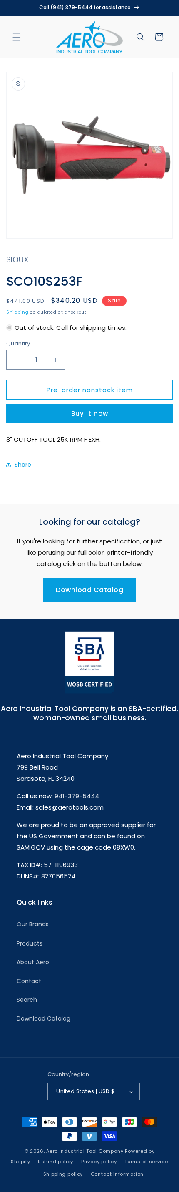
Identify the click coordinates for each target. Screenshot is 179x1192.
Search (27, 1000)
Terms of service (146, 1161)
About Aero (33, 962)
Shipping (17, 312)
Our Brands (33, 924)
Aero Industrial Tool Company (85, 1151)
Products (29, 943)
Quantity (18, 343)
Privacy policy (99, 1161)
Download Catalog (89, 590)
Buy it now (89, 413)
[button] (16, 37)
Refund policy (55, 1161)
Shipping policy (63, 1174)
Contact (29, 981)
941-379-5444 (77, 796)
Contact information (117, 1174)
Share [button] (23, 464)
